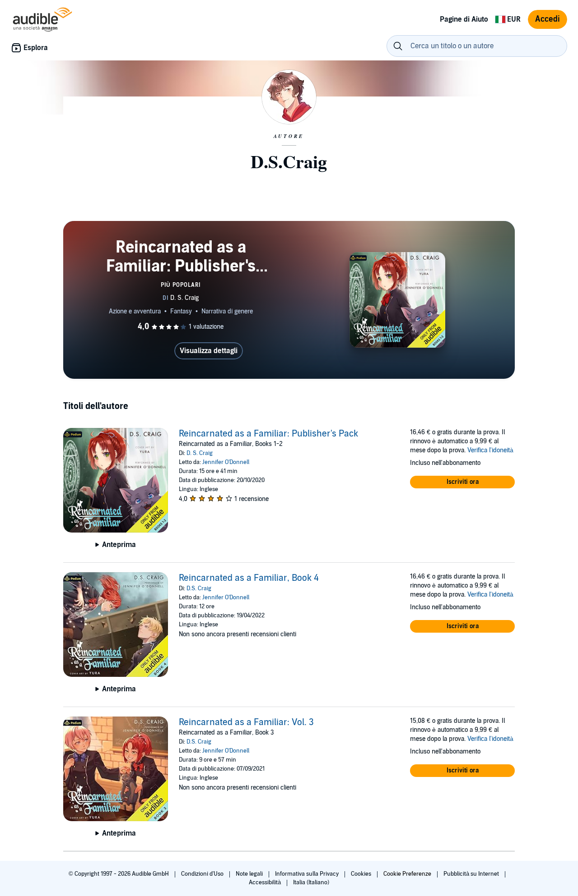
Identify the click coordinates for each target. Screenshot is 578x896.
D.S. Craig (198, 588)
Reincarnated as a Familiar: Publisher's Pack (268, 433)
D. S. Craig (199, 453)
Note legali (250, 874)
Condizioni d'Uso (203, 874)
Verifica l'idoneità (490, 450)
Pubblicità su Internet (471, 874)
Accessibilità (265, 882)
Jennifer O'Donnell (225, 462)
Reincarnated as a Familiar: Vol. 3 (246, 722)
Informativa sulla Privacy (307, 874)
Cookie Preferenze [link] (407, 874)
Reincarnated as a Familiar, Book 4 (249, 578)
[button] (462, 482)
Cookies (362, 874)
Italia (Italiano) (311, 882)
